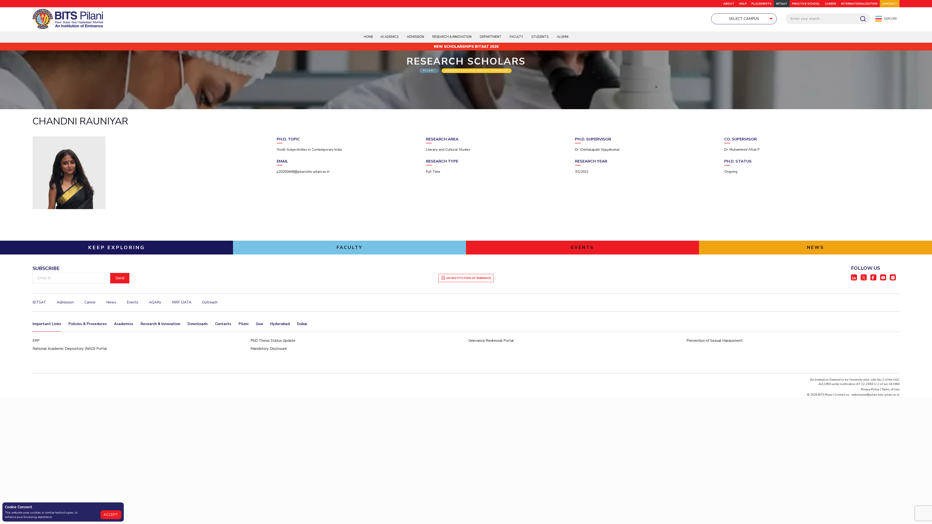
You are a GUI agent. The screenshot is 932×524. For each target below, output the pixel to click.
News (111, 302)
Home (368, 37)
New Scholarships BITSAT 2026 (466, 46)
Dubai (302, 323)
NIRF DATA (181, 302)
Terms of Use (890, 389)
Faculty (516, 37)
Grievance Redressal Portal (491, 340)
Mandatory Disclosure (268, 348)
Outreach (209, 302)
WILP (743, 4)
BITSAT (781, 4)
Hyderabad (280, 323)
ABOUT (728, 4)
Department (490, 37)
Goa (259, 323)
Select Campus (744, 18)
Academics (123, 323)
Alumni (562, 37)
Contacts (223, 323)
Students (540, 37)
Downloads (198, 323)
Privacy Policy (870, 389)
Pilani (244, 323)
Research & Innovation (160, 323)
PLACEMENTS (761, 4)
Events (132, 302)
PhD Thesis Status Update (272, 340)
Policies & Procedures (87, 323)
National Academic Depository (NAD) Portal (70, 348)
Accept (111, 514)
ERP (36, 340)
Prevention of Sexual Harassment (714, 340)
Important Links (47, 323)
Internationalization (859, 4)
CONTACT (889, 4)
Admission (415, 37)
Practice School (806, 4)
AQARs (155, 302)
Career (830, 4)
